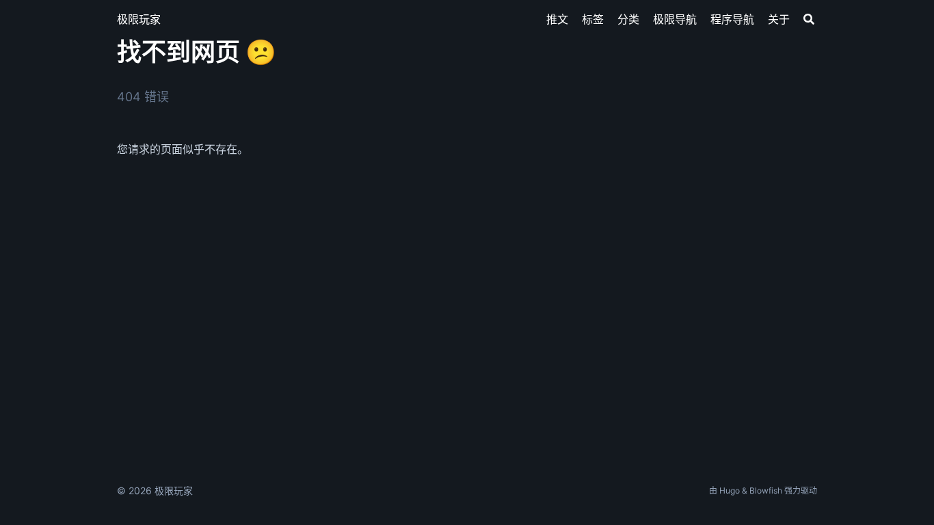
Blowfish (765, 490)
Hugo (729, 490)
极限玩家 (139, 19)
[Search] (808, 19)
